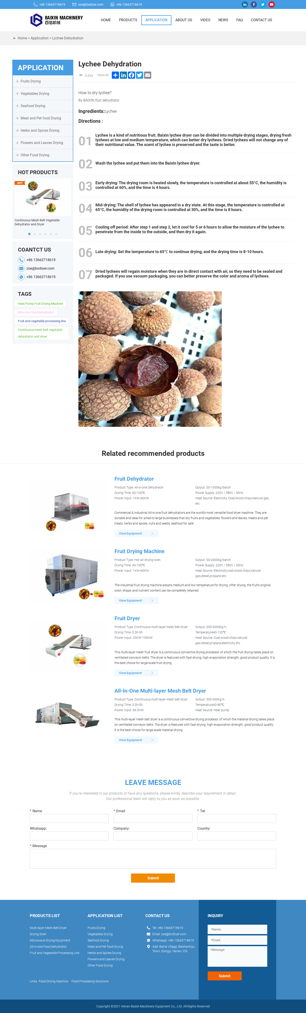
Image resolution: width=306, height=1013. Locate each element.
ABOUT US (183, 20)
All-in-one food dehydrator (36, 312)
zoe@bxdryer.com (90, 4)
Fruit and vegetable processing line (42, 321)
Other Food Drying (100, 965)
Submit (153, 878)
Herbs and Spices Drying (104, 953)
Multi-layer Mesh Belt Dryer (48, 928)
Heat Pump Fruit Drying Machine (40, 303)
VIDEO (205, 20)
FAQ (239, 20)
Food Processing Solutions (89, 981)
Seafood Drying (98, 940)
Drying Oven (38, 934)
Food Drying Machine (53, 981)
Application (40, 38)
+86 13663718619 (52, 4)
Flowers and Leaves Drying (106, 959)
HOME (106, 20)
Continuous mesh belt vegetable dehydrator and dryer (40, 333)
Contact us (261, 20)
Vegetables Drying (100, 934)
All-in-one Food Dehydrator (48, 946)
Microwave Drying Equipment (50, 940)
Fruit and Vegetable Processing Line (54, 953)
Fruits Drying (96, 928)
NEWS (223, 20)
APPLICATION (156, 20)
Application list (105, 915)
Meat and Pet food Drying (105, 946)
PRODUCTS (128, 20)
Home (22, 38)
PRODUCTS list (45, 915)
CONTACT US (157, 915)
